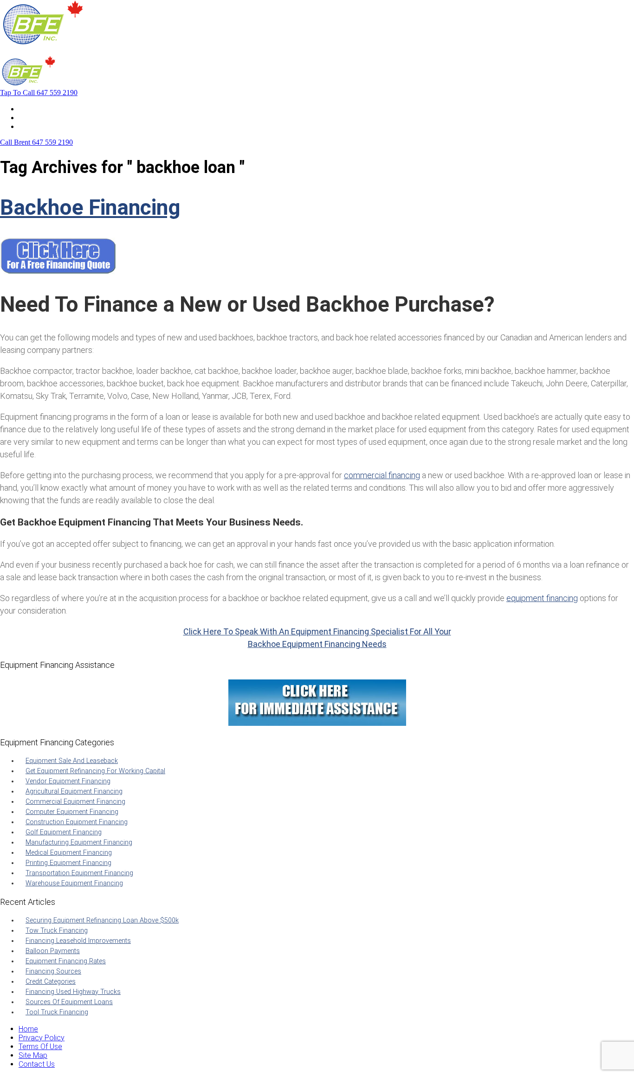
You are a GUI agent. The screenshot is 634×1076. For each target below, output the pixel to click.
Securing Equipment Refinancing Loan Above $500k (102, 920)
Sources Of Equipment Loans (69, 1002)
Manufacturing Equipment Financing (79, 842)
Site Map (33, 1055)
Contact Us (37, 126)
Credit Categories (51, 982)
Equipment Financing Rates (66, 961)
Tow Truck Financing (57, 931)
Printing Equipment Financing (68, 863)
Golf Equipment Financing (64, 832)
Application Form (46, 117)
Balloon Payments (53, 951)
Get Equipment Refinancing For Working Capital (95, 771)
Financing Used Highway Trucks (73, 992)
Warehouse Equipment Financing (74, 883)
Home (28, 108)
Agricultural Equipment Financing (74, 791)
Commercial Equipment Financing (75, 802)
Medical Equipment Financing (69, 853)
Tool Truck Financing (57, 1012)
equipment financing (542, 598)
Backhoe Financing (90, 207)
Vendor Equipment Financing (68, 781)
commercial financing (382, 475)
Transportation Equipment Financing (79, 873)
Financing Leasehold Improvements (78, 941)
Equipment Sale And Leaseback (72, 761)
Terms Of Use (40, 1046)
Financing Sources (53, 971)
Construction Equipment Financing (77, 822)
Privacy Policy (42, 1037)
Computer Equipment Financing (72, 812)
